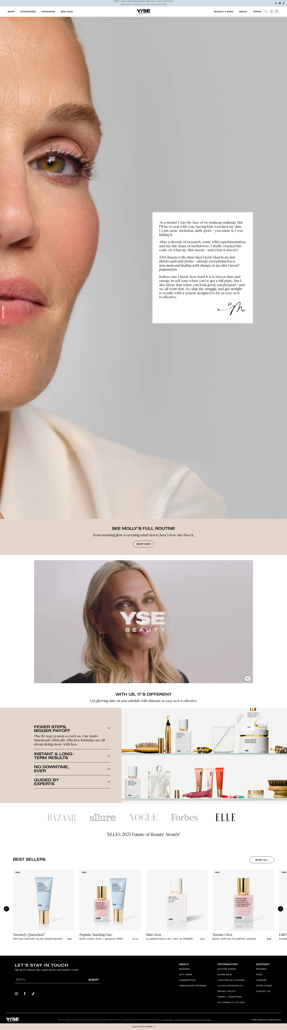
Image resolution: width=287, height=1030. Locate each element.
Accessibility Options (231, 1003)
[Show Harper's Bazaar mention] (62, 817)
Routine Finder (227, 969)
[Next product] (281, 909)
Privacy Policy (227, 992)
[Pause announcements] (280, 3)
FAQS (259, 975)
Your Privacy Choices (231, 981)
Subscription (187, 981)
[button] (143, 1026)
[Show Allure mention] (103, 817)
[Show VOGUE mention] (143, 817)
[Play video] (143, 621)
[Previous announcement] (276, 3)
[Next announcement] (284, 3)
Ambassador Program (192, 986)
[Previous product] (6, 909)
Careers (261, 981)
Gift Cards (185, 975)
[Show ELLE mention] (225, 817)
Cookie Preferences (230, 986)
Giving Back (225, 975)
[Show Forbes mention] (184, 817)
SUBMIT (94, 979)
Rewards (184, 969)
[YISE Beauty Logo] (12, 1020)
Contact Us (263, 992)
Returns (261, 969)
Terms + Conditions (230, 997)
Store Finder (264, 986)
